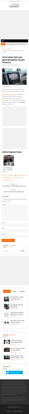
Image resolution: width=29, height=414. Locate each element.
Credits (8, 86)
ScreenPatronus (9, 94)
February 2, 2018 (16, 352)
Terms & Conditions (18, 411)
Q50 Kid (15, 65)
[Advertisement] (14, 24)
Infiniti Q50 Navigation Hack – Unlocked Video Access (8, 169)
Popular (7, 291)
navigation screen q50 (18, 177)
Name (3, 222)
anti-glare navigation (21, 175)
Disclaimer (9, 411)
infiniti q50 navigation (7, 177)
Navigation (11, 175)
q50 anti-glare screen (7, 180)
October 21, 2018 (16, 344)
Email (3, 228)
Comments (22, 291)
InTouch (5, 175)
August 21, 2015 (16, 359)
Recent (14, 291)
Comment (4, 204)
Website (4, 234)
